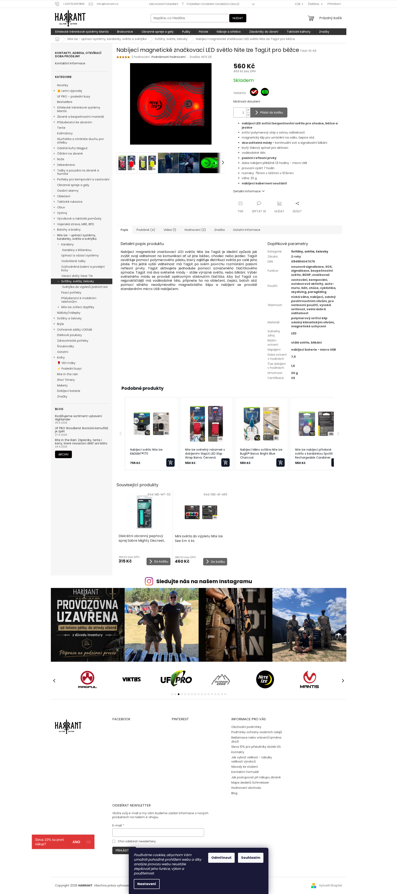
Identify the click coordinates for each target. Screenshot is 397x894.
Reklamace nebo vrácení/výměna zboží (256, 739)
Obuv (61, 207)
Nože (60, 159)
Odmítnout (221, 857)
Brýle (60, 324)
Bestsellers (64, 102)
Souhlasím (250, 857)
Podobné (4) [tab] (146, 230)
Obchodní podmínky (163, 4)
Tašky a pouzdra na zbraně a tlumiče (78, 172)
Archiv (63, 454)
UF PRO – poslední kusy (73, 96)
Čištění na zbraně (70, 153)
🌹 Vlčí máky (66, 363)
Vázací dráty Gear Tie (77, 276)
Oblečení (63, 196)
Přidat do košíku (271, 112)
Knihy (61, 357)
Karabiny (67, 244)
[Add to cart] (170, 462)
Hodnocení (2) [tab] (195, 230)
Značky (62, 396)
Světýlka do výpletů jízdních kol (85, 287)
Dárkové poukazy (69, 335)
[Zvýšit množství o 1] (248, 110)
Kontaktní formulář (245, 772)
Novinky (62, 85)
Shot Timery (66, 380)
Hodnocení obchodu (246, 788)
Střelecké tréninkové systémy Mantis (78, 109)
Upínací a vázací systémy (80, 255)
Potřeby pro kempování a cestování (83, 179)
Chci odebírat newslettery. (137, 841)
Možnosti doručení (246, 102)
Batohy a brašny (69, 230)
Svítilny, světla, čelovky (77, 281)
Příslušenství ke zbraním (74, 122)
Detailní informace (247, 191)
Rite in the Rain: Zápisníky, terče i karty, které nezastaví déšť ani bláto (81, 442)
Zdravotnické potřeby (72, 341)
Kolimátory (65, 133)
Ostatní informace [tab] (246, 230)
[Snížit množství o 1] (248, 115)
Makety (62, 385)
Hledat (238, 18)
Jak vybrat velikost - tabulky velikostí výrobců (251, 759)
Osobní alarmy (68, 191)
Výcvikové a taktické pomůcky (79, 218)
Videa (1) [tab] (170, 230)
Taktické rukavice (70, 202)
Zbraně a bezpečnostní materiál (80, 117)
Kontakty (237, 752)
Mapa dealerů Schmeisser (250, 782)
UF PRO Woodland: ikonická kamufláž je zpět (81, 430)
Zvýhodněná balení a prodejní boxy (83, 268)
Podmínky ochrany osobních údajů (213, 4)
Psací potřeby (71, 292)
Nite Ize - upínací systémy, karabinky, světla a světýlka (76, 237)
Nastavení (146, 883)
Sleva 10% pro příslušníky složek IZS (256, 747)
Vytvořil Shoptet (330, 885)
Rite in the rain (67, 374)
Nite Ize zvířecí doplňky (77, 307)
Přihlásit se (124, 850)
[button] (120, 433)
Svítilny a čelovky (69, 318)
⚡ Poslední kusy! (69, 368)
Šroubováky (65, 346)
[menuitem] (82, 31)
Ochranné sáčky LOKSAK (74, 330)
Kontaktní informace (70, 63)
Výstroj (62, 213)
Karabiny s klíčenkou (76, 250)
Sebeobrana (66, 165)
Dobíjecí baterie (68, 391)
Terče (61, 128)
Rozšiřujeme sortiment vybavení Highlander (78, 418)
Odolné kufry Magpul (72, 148)
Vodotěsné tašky (73, 261)
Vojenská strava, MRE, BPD (75, 224)
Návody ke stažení (244, 767)
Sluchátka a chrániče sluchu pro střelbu (80, 141)
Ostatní (62, 352)
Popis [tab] (124, 230)
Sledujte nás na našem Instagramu (204, 581)
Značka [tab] (219, 230)
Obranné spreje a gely (73, 185)
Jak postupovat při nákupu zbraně (256, 777)
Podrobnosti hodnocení (168, 57)
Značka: (200, 57)
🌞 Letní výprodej (69, 91)
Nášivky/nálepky (68, 313)
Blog (234, 793)
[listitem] (151, 433)
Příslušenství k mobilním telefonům (78, 300)
